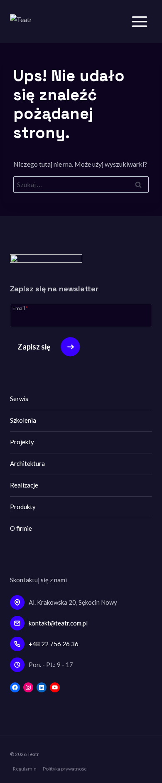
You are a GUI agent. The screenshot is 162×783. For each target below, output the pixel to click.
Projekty (22, 442)
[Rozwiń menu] (139, 21)
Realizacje (24, 485)
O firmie (21, 528)
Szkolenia (23, 420)
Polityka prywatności (65, 769)
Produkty (23, 506)
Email (20, 308)
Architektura (27, 463)
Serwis (19, 398)
